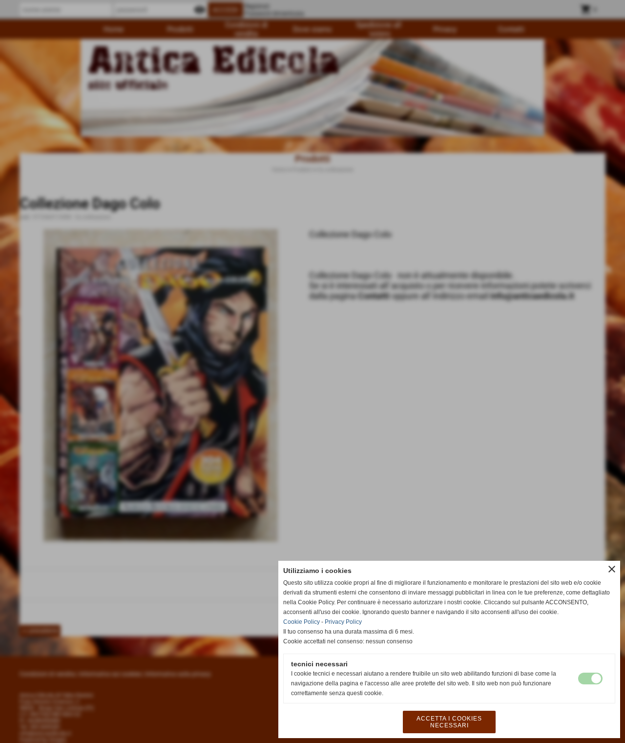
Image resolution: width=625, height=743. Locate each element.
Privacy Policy (343, 621)
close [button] (612, 569)
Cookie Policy (301, 621)
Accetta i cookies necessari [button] (449, 722)
